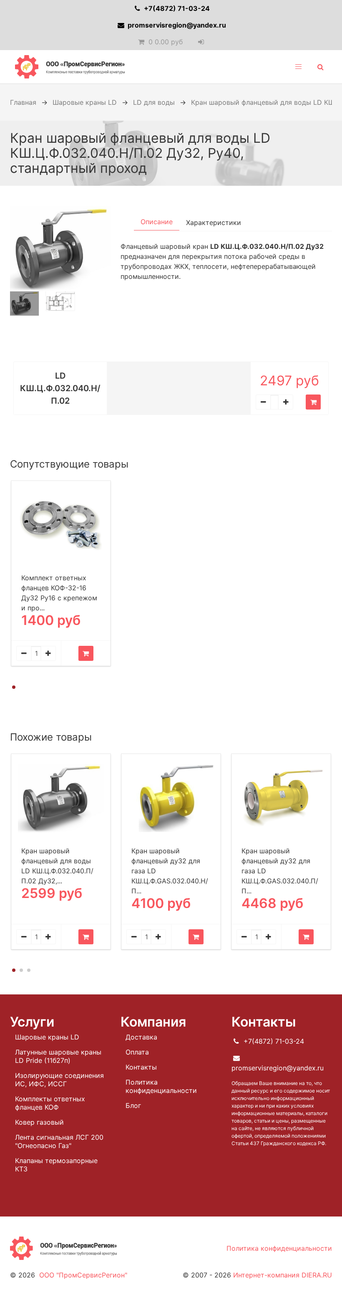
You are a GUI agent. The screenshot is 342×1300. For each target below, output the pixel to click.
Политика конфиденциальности (161, 1086)
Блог (133, 1105)
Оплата (137, 1052)
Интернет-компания (282, 1275)
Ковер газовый (39, 1122)
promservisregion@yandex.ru (176, 25)
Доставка (141, 1037)
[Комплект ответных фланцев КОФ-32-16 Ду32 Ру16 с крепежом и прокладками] (61, 525)
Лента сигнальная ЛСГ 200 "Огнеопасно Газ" (59, 1141)
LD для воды (154, 102)
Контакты (141, 1067)
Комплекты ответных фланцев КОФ (50, 1103)
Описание (157, 222)
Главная (23, 102)
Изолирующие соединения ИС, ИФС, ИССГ (59, 1079)
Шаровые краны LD (85, 102)
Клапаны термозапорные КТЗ (56, 1164)
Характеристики (213, 222)
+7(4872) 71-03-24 (176, 8)
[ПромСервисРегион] (70, 67)
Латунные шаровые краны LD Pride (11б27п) (58, 1056)
